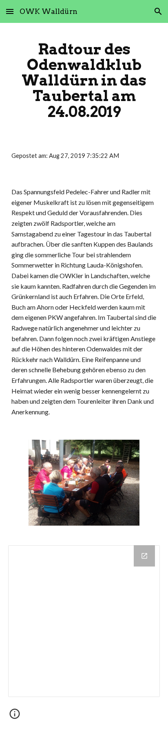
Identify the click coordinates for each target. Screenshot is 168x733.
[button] (10, 11)
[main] (84, 80)
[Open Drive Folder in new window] (144, 556)
